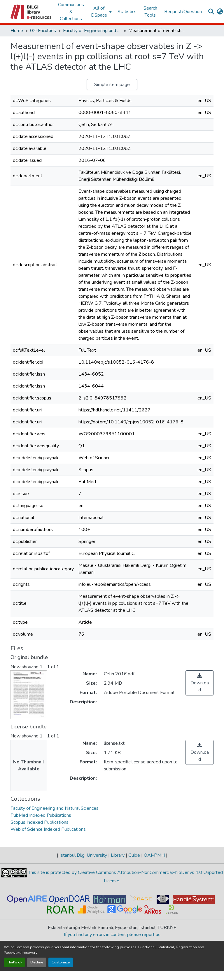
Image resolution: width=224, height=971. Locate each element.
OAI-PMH (154, 855)
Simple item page (112, 84)
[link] (200, 682)
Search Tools (150, 11)
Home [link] (16, 30)
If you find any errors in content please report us (112, 934)
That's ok (14, 962)
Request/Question (183, 11)
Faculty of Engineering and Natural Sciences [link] (92, 30)
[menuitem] (101, 11)
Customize (61, 962)
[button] (31, 11)
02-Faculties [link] (43, 30)
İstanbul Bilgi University (83, 855)
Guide (134, 855)
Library (118, 855)
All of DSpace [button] (99, 11)
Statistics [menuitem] (127, 11)
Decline (36, 962)
